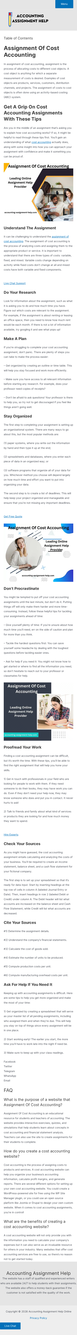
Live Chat (10, 1325)
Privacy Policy (38, 1318)
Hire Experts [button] (11, 834)
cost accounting (41, 142)
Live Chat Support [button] (15, 283)
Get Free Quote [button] (13, 516)
